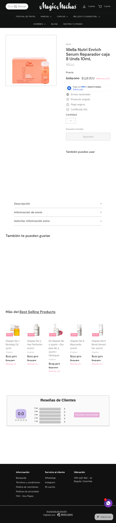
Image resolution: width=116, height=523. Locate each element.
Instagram (50, 482)
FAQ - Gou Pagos (25, 496)
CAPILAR (61, 16)
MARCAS (45, 16)
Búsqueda (21, 478)
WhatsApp (50, 478)
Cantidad (71, 114)
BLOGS (54, 24)
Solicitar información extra (32, 220)
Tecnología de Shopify (56, 511)
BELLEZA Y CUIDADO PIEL (85, 16)
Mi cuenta (50, 487)
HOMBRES (38, 24)
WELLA (70, 64)
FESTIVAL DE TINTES (25, 16)
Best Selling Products (37, 312)
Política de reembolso (27, 487)
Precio (69, 72)
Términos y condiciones (28, 482)
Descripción (22, 203)
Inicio (68, 44)
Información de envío (28, 212)
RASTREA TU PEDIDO (73, 24)
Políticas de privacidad (27, 491)
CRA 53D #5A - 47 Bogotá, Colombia (83, 480)
